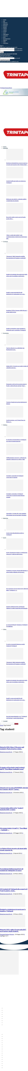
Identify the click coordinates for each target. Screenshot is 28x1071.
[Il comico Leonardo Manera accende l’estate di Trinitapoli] (14, 641)
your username (18, 48)
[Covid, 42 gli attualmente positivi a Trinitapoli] (14, 530)
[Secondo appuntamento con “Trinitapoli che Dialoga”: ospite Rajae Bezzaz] (14, 713)
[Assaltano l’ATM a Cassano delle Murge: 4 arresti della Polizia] (14, 307)
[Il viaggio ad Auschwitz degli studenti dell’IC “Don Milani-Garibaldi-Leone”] (12, 764)
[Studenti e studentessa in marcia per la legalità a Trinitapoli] (12, 906)
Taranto (5, 40)
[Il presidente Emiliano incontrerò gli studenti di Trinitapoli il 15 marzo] (12, 866)
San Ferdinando (6, 38)
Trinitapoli (5, 43)
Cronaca (5, 241)
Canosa (5, 28)
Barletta (5, 22)
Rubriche (5, 518)
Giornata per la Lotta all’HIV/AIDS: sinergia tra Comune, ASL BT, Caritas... (14, 788)
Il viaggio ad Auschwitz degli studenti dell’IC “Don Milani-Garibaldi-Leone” (12, 768)
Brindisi (5, 27)
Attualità (5, 148)
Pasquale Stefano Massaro (7, 934)
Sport (4, 537)
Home (4, 146)
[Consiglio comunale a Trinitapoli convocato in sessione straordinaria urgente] (14, 490)
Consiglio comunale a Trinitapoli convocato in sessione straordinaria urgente (15, 495)
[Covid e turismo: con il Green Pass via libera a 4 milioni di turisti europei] (14, 417)
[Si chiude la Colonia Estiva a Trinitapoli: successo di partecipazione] (14, 436)
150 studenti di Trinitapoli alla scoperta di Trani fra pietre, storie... (13, 890)
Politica (5, 424)
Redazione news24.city (6, 752)
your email (17, 58)
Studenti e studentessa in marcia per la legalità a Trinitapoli (13, 910)
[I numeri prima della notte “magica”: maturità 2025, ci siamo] (12, 805)
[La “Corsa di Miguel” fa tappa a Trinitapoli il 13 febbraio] (14, 621)
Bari (4, 21)
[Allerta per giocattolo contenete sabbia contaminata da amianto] (14, 196)
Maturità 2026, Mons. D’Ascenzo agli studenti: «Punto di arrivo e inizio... (12, 748)
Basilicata (5, 24)
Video (4, 629)
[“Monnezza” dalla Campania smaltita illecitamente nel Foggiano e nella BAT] (14, 253)
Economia (6, 333)
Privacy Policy (3, 999)
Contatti (5, 721)
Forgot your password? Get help (8, 53)
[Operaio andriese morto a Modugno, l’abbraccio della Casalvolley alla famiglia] (14, 603)
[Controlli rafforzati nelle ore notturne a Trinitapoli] (14, 178)
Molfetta (5, 35)
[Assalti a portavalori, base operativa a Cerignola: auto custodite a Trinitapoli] (14, 325)
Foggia (4, 31)
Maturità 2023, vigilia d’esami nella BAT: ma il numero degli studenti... (13, 930)
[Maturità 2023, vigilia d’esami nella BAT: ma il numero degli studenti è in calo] (12, 926)
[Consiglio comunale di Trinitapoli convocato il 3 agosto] (14, 472)
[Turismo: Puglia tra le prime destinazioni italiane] (14, 399)
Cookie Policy (9, 999)
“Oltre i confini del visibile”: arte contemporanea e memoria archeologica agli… (16, 237)
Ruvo (4, 37)
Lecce (4, 32)
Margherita (6, 34)
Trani (4, 41)
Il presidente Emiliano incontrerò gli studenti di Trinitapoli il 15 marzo (11, 869)
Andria (4, 19)
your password (18, 50)
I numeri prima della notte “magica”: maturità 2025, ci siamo (11, 809)
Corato (5, 29)
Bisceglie (5, 25)
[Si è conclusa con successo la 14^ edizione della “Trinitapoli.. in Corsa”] (14, 585)
